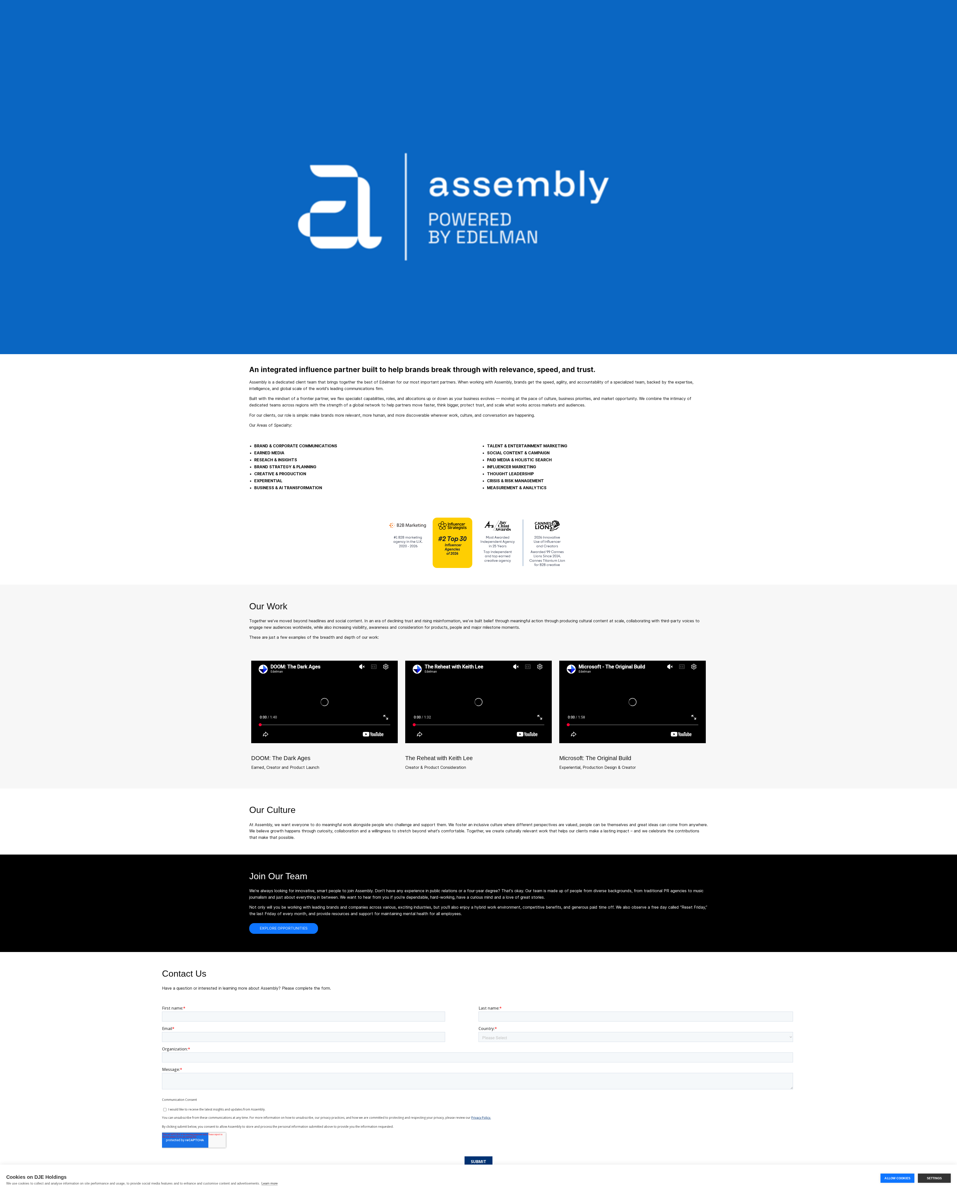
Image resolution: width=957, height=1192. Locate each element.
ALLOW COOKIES (897, 1178)
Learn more (269, 1183)
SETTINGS (934, 1178)
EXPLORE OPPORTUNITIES (284, 928)
